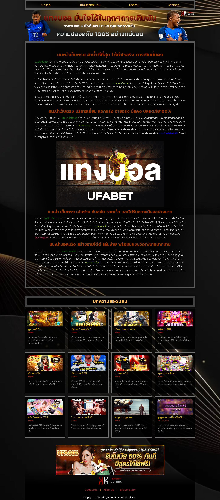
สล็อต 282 (165, 329)
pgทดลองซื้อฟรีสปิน (170, 417)
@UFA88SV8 (41, 237)
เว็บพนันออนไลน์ (81, 329)
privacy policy (127, 489)
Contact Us (91, 489)
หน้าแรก (46, 5)
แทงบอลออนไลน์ (89, 5)
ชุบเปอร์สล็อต (166, 373)
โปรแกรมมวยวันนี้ (81, 417)
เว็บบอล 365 (79, 373)
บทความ (134, 5)
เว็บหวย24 (34, 373)
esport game (123, 417)
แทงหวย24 (122, 373)
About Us (109, 489)
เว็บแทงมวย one (125, 329)
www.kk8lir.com (129, 497)
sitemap (173, 5)
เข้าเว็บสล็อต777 (38, 417)
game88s (34, 329)
